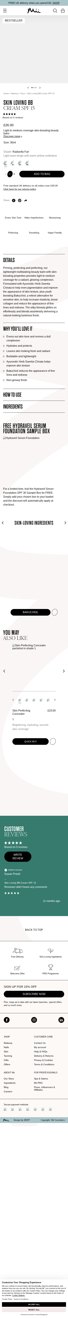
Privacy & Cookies (43, 1060)
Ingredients (10, 1083)
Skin (6, 1051)
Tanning (8, 1055)
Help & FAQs (40, 1051)
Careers (8, 1091)
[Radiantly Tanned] (20, 163)
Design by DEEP (22, 1120)
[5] (48, 700)
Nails (6, 1047)
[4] (41, 700)
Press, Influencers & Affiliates (44, 1088)
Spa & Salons (41, 1078)
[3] (34, 700)
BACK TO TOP (34, 929)
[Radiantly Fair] (5, 163)
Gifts (6, 1060)
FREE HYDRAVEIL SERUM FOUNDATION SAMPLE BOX (26, 428)
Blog (6, 1087)
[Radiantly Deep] (27, 163)
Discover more (11, 136)
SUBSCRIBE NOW (34, 994)
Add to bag (42, 174)
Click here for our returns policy (19, 189)
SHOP (56, 2)
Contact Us (40, 1043)
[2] (26, 700)
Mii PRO (38, 1083)
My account (40, 1047)
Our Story (9, 1078)
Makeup (14, 93)
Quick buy (30, 741)
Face (22, 93)
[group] (34, 114)
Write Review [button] (18, 856)
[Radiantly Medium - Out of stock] (13, 163)
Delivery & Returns (43, 1055)
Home (6, 93)
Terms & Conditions (44, 1064)
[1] (19, 700)
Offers (7, 1064)
